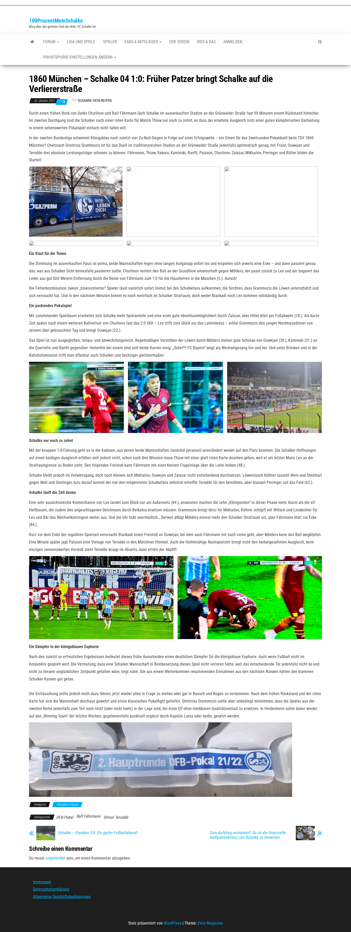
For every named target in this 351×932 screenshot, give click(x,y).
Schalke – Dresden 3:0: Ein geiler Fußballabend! (97, 833)
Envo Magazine (210, 923)
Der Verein (179, 41)
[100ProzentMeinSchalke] (32, 42)
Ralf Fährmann (88, 816)
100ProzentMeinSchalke (56, 20)
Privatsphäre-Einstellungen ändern (78, 57)
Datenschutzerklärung (51, 889)
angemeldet (55, 858)
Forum (50, 41)
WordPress (172, 923)
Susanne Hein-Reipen (95, 100)
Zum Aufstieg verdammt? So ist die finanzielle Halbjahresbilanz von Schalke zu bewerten (247, 835)
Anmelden (232, 41)
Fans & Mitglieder (142, 41)
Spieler (110, 41)
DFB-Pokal (64, 817)
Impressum (42, 882)
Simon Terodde (116, 817)
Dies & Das (206, 41)
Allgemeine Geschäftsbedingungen (62, 896)
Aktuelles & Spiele (67, 804)
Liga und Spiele (81, 41)
